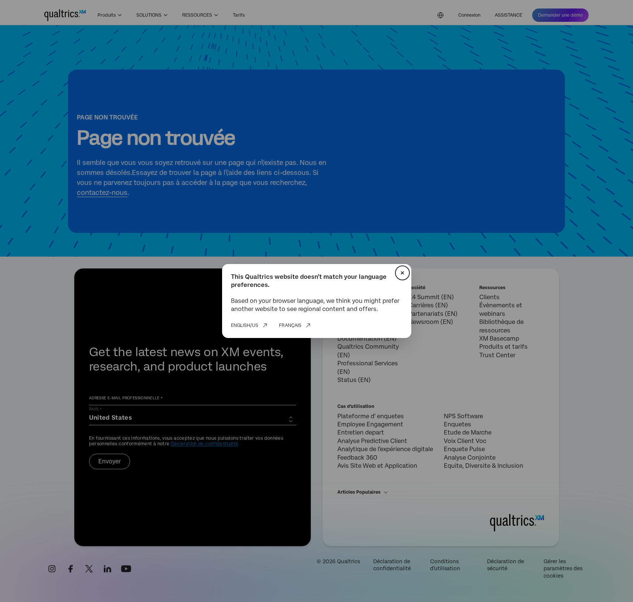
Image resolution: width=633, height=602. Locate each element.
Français (290, 325)
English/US (244, 325)
